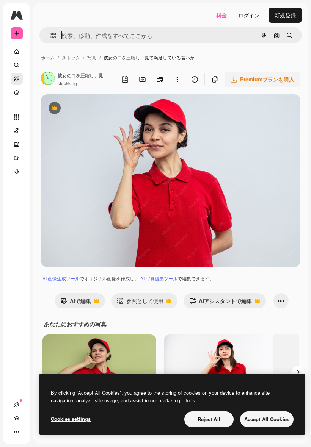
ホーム (48, 57)
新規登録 (285, 15)
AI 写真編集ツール (158, 278)
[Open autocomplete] (50, 35)
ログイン (248, 15)
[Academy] (17, 418)
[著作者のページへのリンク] (48, 79)
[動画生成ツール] (17, 158)
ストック (71, 57)
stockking (67, 83)
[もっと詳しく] (17, 92)
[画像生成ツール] (17, 144)
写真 (91, 57)
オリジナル (93, 109)
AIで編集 (75, 302)
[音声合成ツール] (17, 172)
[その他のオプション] (177, 79)
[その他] (17, 432)
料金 (221, 15)
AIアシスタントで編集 (220, 302)
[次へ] (298, 372)
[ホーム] (17, 51)
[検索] (17, 65)
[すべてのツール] (17, 117)
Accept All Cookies (266, 419)
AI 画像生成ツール (61, 278)
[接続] (17, 405)
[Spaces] (17, 131)
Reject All (209, 419)
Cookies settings (71, 418)
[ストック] (17, 79)
